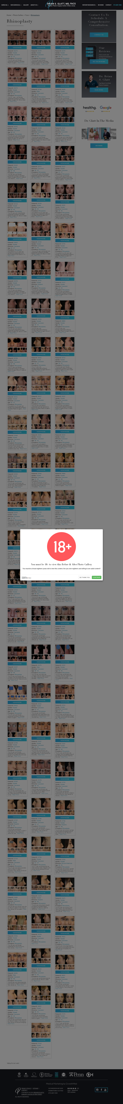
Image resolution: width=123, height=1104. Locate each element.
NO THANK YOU (85, 577)
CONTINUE (96, 577)
